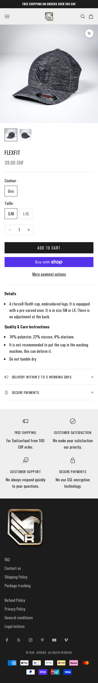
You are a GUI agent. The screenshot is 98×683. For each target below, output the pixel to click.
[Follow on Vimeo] (66, 640)
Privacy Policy (15, 609)
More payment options (49, 274)
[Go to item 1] (11, 135)
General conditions (19, 617)
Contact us (13, 568)
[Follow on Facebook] (7, 640)
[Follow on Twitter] (18, 640)
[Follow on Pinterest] (42, 640)
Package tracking (18, 585)
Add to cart (49, 248)
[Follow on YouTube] (54, 640)
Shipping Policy (16, 577)
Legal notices (15, 626)
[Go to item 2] (25, 135)
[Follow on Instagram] (30, 640)
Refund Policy (15, 600)
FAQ (7, 559)
